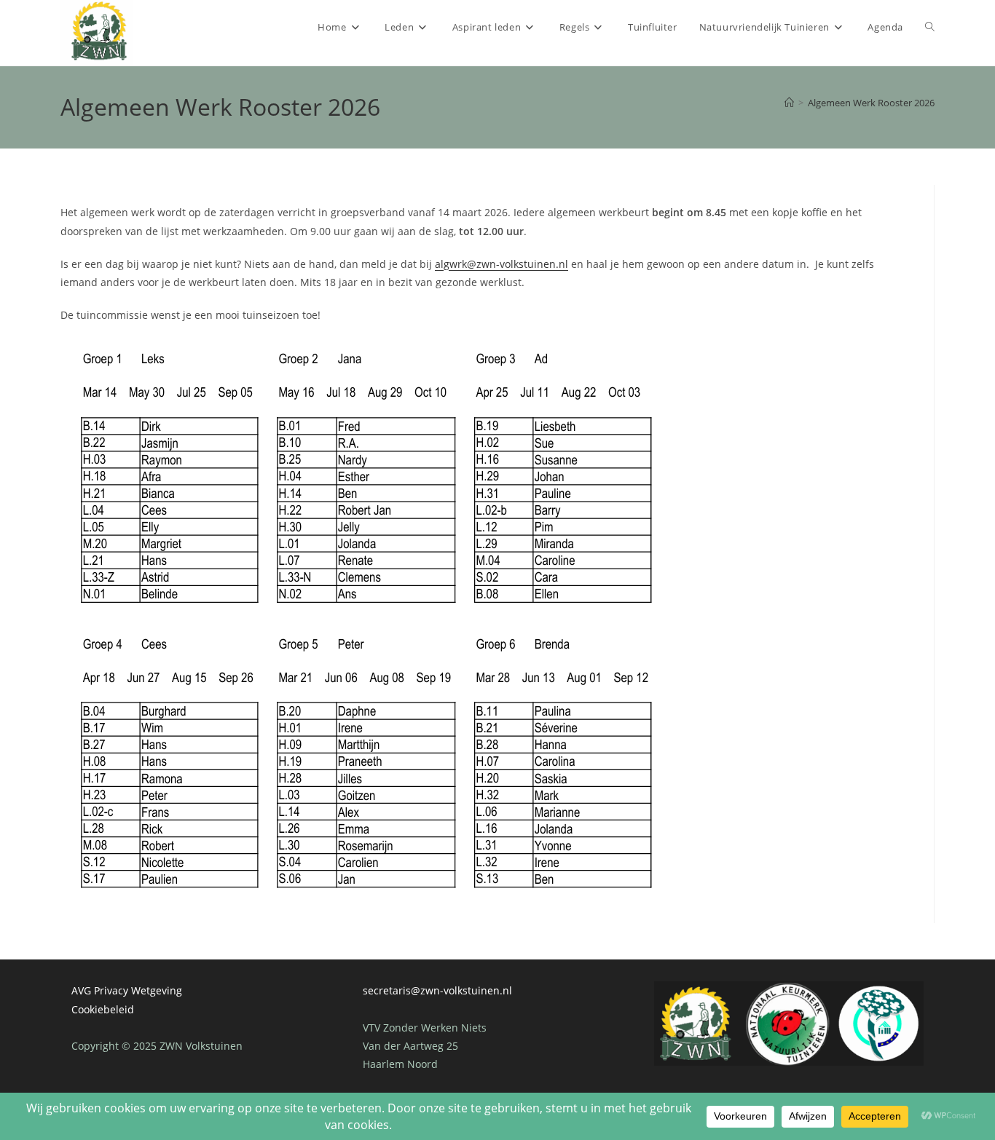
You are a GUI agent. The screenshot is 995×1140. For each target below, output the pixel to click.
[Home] (789, 102)
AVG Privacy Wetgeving (126, 990)
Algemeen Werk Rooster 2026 (871, 102)
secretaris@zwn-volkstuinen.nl (437, 990)
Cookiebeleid (102, 1009)
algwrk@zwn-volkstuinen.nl (501, 264)
